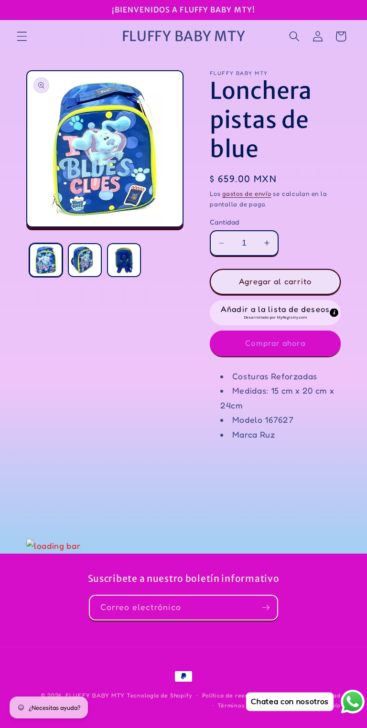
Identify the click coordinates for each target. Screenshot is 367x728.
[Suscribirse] (265, 608)
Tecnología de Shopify (159, 695)
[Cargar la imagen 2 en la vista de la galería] (85, 260)
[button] (22, 36)
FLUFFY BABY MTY (95, 695)
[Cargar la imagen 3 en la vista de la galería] (124, 260)
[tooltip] (334, 313)
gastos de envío (246, 193)
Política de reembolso (234, 695)
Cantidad (224, 222)
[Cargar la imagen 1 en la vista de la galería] (46, 260)
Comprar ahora (275, 343)
